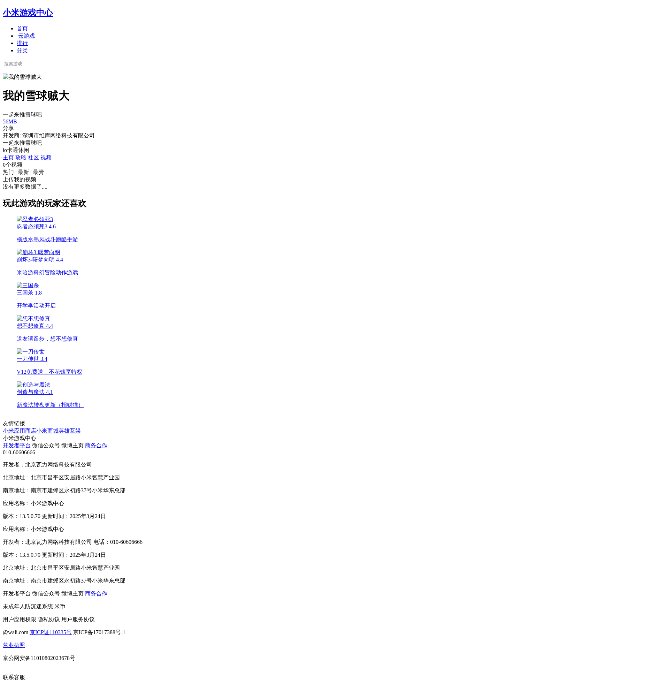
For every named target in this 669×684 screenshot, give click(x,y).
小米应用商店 (19, 431)
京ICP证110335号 (51, 632)
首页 (22, 28)
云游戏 (26, 36)
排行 (22, 43)
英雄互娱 (70, 431)
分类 (22, 50)
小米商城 (47, 431)
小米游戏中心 (28, 12)
